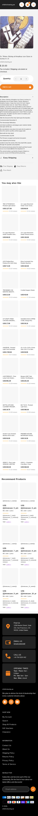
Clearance (6, 732)
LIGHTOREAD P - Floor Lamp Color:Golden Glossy (9, 377)
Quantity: (7, 79)
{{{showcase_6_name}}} (28, 501)
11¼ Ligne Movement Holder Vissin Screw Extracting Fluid (27, 205)
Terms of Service (9, 764)
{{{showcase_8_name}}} (28, 543)
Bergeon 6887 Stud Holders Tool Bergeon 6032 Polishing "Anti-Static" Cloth (27, 377)
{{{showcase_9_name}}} (10, 586)
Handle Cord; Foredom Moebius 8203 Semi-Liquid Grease (9, 435)
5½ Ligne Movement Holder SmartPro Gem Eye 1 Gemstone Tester (9, 234)
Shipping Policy (8, 753)
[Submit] (33, 789)
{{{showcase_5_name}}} (10, 501)
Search (5, 721)
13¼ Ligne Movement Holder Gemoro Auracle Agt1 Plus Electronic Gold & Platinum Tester (28, 234)
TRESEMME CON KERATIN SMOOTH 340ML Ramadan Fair (9, 291)
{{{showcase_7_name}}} (10, 543)
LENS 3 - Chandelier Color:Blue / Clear (27, 463)
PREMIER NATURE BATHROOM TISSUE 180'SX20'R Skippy (27, 435)
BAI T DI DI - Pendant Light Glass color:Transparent (27, 406)
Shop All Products (9, 724)
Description (4, 97)
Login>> (8, 522)
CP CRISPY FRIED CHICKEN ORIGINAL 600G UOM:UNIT (9, 320)
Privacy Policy (8, 761)
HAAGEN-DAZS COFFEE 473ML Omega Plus (28, 319)
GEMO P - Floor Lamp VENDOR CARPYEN (9, 463)
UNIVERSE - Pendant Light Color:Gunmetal (9, 348)
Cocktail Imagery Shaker (28, 290)
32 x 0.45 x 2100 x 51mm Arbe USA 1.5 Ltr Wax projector (28, 348)
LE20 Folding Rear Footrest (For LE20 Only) (10, 262)
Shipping (13, 69)
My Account (7, 717)
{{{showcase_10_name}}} (28, 586)
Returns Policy (8, 757)
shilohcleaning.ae (8, 5)
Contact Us (6, 745)
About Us (6, 749)
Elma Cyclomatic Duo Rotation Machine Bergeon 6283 (27, 262)
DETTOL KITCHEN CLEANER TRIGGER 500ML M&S (9, 406)
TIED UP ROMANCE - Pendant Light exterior (9, 204)
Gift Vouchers (7, 728)
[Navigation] (33, 4)
